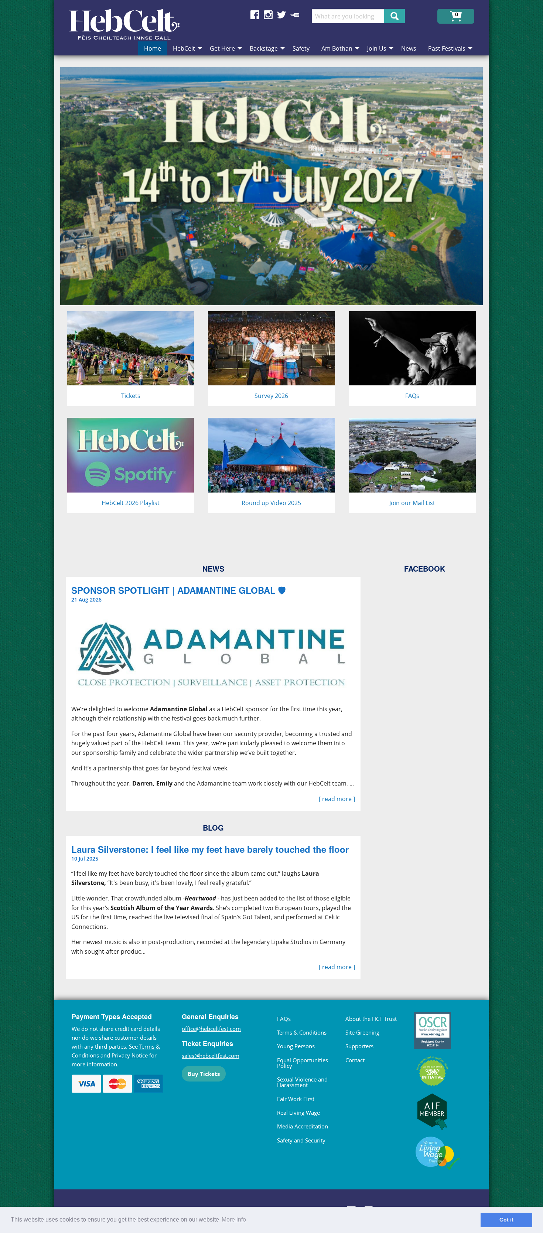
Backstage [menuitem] (264, 48)
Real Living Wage (298, 1112)
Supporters (359, 1046)
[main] (271, 527)
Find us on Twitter (281, 15)
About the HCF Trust (371, 1018)
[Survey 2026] (271, 358)
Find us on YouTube (295, 15)
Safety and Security (301, 1140)
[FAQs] (412, 358)
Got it (506, 1220)
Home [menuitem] (152, 48)
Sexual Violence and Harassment (302, 1082)
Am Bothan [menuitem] (336, 48)
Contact (355, 1060)
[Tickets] (130, 358)
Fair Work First (295, 1099)
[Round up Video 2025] (271, 465)
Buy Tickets (204, 1073)
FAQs (284, 1018)
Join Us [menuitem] (376, 48)
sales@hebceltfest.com (210, 1055)
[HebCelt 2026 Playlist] (130, 465)
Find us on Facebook (255, 15)
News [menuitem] (408, 48)
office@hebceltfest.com (211, 1028)
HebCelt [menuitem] (184, 48)
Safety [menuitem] (301, 48)
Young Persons (296, 1046)
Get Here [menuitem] (222, 48)
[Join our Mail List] (412, 465)
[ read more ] (337, 799)
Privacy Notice (130, 1055)
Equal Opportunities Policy (302, 1062)
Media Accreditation (302, 1126)
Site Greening (362, 1032)
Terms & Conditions (302, 1032)
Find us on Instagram (268, 15)
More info (234, 1219)
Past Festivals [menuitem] (446, 48)
